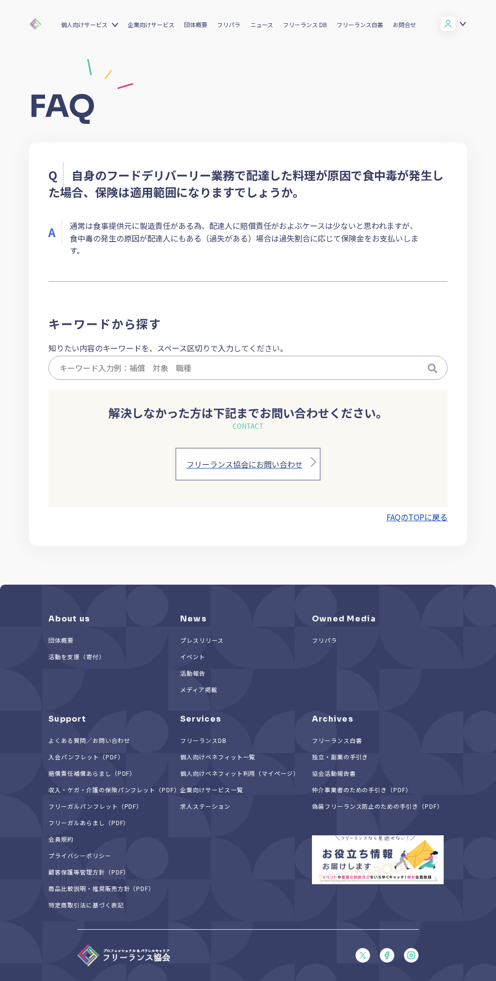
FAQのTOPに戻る (417, 517)
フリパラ (228, 24)
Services (200, 719)
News (193, 619)
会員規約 (61, 839)
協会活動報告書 (334, 773)
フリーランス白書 (360, 24)
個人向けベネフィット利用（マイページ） (239, 773)
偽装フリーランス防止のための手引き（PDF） (377, 806)
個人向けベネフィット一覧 (218, 757)
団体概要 (195, 24)
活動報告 (192, 673)
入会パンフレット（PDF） (86, 757)
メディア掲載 (198, 689)
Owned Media (344, 619)
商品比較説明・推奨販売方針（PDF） (101, 888)
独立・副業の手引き (340, 757)
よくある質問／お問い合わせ (89, 740)
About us (69, 619)
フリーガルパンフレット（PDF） (95, 806)
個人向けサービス (84, 24)
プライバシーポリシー (79, 855)
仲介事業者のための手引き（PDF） (362, 789)
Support (67, 719)
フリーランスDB (203, 740)
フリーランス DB (305, 24)
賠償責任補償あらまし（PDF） (92, 773)
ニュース (261, 24)
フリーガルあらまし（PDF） (88, 822)
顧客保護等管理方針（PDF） (88, 872)
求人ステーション (205, 806)
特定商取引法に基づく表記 (86, 905)
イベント (192, 656)
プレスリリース (202, 640)
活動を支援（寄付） (76, 656)
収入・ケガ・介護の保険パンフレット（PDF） (114, 789)
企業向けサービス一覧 (211, 789)
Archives (333, 719)
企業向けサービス (151, 24)
